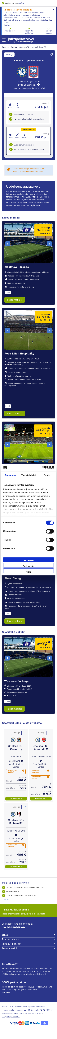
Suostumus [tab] (10, 475)
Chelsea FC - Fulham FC (16, 822)
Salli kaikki (28, 560)
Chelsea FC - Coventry (16, 747)
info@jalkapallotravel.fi (36, 974)
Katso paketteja (15, 798)
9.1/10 (21, 3)
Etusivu (5, 47)
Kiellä (28, 572)
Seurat (14, 47)
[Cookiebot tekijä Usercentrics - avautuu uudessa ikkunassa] (42, 467)
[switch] (50, 531)
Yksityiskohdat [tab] (28, 475)
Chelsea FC (24, 47)
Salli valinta (28, 566)
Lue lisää (6, 992)
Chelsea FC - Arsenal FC (41, 747)
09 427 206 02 (18, 1013)
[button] (4, 40)
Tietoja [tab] (47, 475)
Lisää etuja (6, 899)
